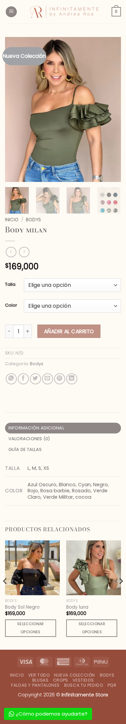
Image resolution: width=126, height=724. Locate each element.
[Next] (110, 109)
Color (11, 305)
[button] (11, 11)
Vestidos (83, 680)
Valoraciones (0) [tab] (29, 439)
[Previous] (16, 109)
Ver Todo (39, 675)
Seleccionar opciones (30, 628)
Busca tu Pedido (83, 685)
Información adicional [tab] (36, 428)
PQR (112, 685)
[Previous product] (24, 252)
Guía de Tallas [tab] (25, 449)
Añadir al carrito (69, 331)
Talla (10, 284)
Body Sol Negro (22, 607)
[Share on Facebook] (23, 378)
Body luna (77, 607)
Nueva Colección (74, 675)
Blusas (40, 680)
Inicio (11, 220)
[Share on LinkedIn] (71, 378)
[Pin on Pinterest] (59, 378)
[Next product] (11, 252)
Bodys (33, 220)
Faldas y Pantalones (35, 685)
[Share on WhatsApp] (11, 378)
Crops (60, 680)
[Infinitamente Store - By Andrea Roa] (64, 11)
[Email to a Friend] (47, 378)
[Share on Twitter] (35, 378)
